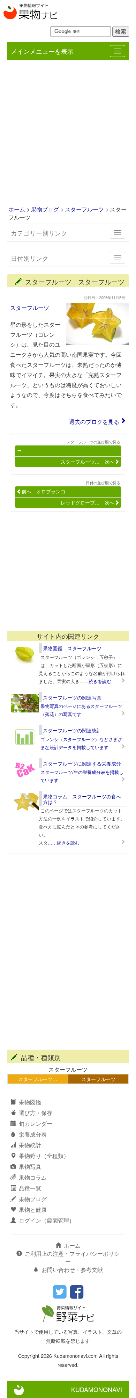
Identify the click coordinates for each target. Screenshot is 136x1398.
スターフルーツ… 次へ (87, 461)
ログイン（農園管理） (47, 1220)
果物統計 (30, 1145)
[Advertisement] (68, 133)
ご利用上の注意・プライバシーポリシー (72, 1257)
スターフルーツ (84, 209)
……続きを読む (95, 681)
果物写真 (30, 1166)
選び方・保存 (35, 1113)
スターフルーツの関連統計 (72, 730)
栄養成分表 (33, 1134)
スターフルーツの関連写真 (72, 697)
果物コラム (33, 1177)
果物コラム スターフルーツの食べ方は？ (82, 799)
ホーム (16, 209)
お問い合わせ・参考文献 (72, 1270)
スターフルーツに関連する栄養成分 (82, 763)
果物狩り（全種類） (44, 1156)
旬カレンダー (35, 1124)
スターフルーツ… (37, 1078)
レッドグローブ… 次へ (87, 502)
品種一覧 (30, 1188)
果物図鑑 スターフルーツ (72, 648)
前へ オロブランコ (44, 491)
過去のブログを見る (94, 422)
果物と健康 (33, 1209)
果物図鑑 (30, 1102)
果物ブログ (45, 209)
